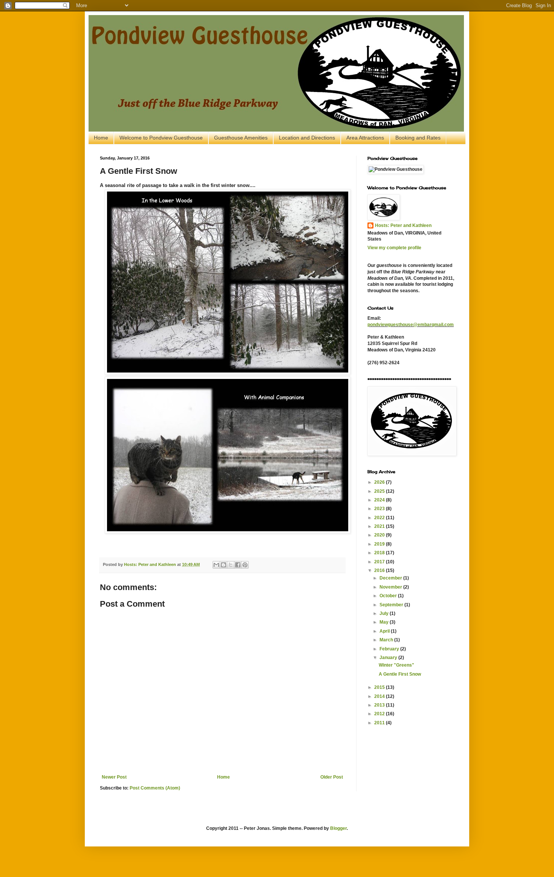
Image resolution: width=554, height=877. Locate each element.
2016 (380, 570)
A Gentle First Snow (400, 674)
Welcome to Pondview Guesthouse (161, 138)
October (389, 595)
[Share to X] (230, 565)
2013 (380, 705)
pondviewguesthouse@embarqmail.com (410, 324)
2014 (380, 696)
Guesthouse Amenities (241, 138)
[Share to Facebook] (238, 565)
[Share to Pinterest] (245, 565)
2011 (380, 722)
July (385, 613)
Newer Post (114, 777)
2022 (380, 517)
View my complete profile (394, 247)
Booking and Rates (418, 138)
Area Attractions (365, 138)
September (392, 604)
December (391, 578)
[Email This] (216, 565)
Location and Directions (307, 138)
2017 (380, 561)
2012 (380, 713)
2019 (380, 544)
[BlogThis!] (223, 565)
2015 (380, 687)
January (389, 657)
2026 (380, 482)
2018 (380, 552)
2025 (380, 491)
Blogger (338, 828)
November (391, 587)
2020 (380, 535)
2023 (380, 508)
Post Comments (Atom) (155, 788)
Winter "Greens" (396, 665)
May (385, 622)
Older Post (331, 777)
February (390, 649)
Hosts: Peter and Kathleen (403, 225)
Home (101, 138)
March (387, 639)
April (385, 631)
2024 (380, 500)
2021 (380, 526)
